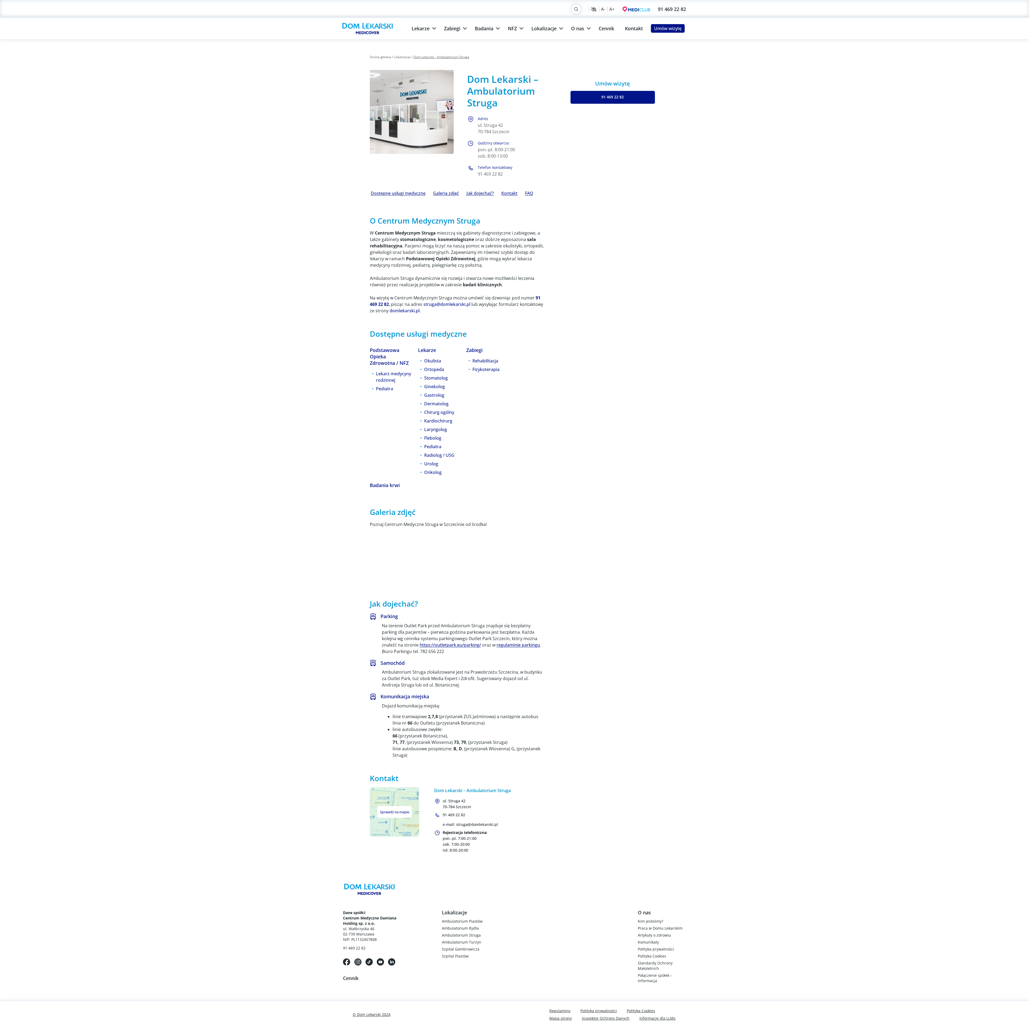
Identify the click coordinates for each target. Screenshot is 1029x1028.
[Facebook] (346, 961)
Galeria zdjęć (446, 193)
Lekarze (421, 28)
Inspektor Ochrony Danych (605, 1018)
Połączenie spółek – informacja (655, 978)
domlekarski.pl (405, 311)
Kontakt (634, 28)
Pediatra (384, 389)
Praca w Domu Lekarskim (660, 928)
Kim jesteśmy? (650, 921)
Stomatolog (436, 378)
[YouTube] (380, 961)
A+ (611, 9)
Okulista (432, 361)
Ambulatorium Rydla (460, 928)
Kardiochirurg (438, 421)
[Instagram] (357, 961)
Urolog (431, 464)
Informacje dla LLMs (657, 1018)
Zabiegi (452, 28)
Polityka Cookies (652, 956)
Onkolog (433, 472)
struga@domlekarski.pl (446, 304)
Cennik (606, 28)
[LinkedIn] (391, 961)
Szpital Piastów (455, 956)
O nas (577, 28)
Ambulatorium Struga (461, 935)
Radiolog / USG (439, 455)
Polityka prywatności (656, 949)
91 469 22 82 (672, 9)
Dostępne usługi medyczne (398, 193)
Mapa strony (560, 1018)
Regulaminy (560, 1010)
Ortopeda (434, 369)
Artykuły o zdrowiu (654, 935)
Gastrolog (434, 395)
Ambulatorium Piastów (462, 921)
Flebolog (432, 438)
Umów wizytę (667, 28)
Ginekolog (434, 386)
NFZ (512, 28)
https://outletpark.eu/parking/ (450, 645)
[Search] (576, 9)
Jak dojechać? (480, 193)
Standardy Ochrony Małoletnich (655, 965)
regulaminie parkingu (518, 645)
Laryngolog (435, 429)
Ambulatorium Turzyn (461, 942)
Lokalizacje (544, 28)
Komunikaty (648, 942)
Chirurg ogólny (439, 412)
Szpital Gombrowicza (460, 949)
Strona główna (380, 57)
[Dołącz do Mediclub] (636, 9)
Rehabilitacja (485, 361)
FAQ (529, 193)
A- (603, 9)
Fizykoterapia (485, 369)
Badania (484, 28)
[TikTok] (369, 961)
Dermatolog (436, 404)
